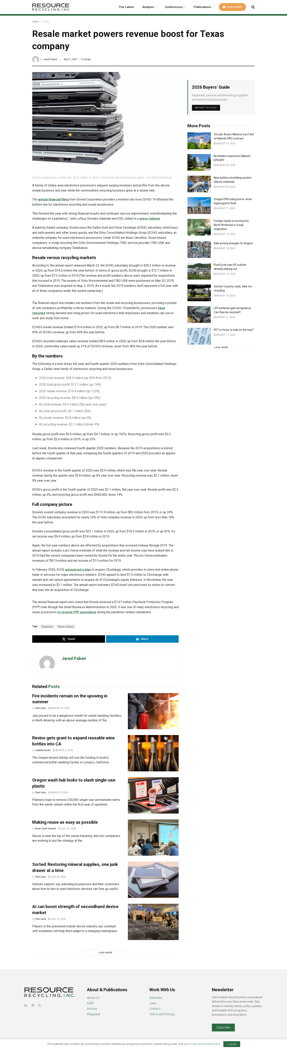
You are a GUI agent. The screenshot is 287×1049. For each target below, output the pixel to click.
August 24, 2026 (60, 708)
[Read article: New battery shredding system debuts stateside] (199, 184)
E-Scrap (45, 21)
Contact (154, 1009)
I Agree (231, 1044)
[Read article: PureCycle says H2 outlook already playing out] (199, 271)
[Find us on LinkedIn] (25, 1005)
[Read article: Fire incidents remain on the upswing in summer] (153, 711)
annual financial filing (53, 199)
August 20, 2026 (225, 165)
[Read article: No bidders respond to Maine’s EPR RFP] (199, 162)
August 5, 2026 (64, 750)
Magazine (93, 1014)
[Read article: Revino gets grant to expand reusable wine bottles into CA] (153, 753)
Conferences (174, 7)
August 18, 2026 (225, 248)
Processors (47, 626)
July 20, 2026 (58, 876)
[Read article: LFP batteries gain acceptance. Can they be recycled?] (199, 314)
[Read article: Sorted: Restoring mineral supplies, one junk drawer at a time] (153, 880)
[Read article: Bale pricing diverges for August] (199, 249)
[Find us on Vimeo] (32, 1005)
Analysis (148, 7)
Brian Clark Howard (45, 828)
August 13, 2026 (225, 274)
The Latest (126, 7)
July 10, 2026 (58, 919)
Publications (202, 7)
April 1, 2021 (71, 59)
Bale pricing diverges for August (233, 243)
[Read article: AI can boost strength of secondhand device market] (153, 922)
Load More (105, 952)
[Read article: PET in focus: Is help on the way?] (199, 336)
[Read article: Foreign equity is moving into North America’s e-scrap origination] (199, 227)
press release (150, 218)
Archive (92, 1009)
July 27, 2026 (68, 828)
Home (35, 21)
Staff (90, 1003)
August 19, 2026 (225, 143)
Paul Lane (40, 708)
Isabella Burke (43, 750)
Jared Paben (50, 59)
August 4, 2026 (59, 792)
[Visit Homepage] (51, 7)
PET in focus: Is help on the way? (234, 329)
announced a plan (78, 569)
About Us (93, 998)
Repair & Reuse (66, 626)
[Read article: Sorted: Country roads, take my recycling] (199, 292)
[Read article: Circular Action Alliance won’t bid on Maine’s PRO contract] (199, 140)
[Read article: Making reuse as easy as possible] (153, 837)
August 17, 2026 (225, 208)
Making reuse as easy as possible (65, 822)
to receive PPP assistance (76, 612)
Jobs (152, 1003)
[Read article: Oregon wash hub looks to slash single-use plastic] (153, 795)
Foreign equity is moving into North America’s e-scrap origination (231, 225)
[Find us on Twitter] (39, 1005)
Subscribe (234, 6)
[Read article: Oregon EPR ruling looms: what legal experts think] (199, 205)
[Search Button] (253, 7)
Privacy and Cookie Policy (204, 1043)
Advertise (155, 998)
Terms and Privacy (162, 1014)
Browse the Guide (206, 107)
